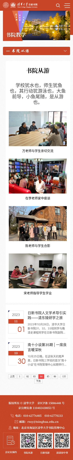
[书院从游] (28, 443)
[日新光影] (45, 443)
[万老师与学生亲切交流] (38, 132)
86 (55, 376)
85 (48, 376)
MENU (67, 5)
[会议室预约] (11, 443)
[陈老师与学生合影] (38, 227)
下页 (38, 381)
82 (27, 376)
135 (64, 376)
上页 (12, 376)
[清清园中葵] (62, 443)
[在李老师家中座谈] (38, 179)
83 (34, 376)
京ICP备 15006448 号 (50, 403)
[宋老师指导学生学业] (38, 274)
